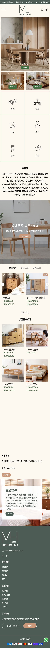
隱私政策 (5, 603)
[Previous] (2, 284)
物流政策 (5, 591)
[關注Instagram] (7, 556)
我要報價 (6, 475)
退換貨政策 (6, 595)
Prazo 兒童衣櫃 (9, 350)
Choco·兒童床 (32, 384)
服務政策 (5, 599)
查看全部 (25, 312)
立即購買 (25, 67)
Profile (4, 607)
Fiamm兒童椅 (32, 350)
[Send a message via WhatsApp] (46, 640)
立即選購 (25, 236)
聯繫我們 (5, 571)
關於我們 (9, 514)
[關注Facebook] (3, 556)
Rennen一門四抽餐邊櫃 (36, 298)
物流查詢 (5, 575)
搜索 (3, 579)
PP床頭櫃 (6, 298)
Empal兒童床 (8, 384)
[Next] (47, 284)
